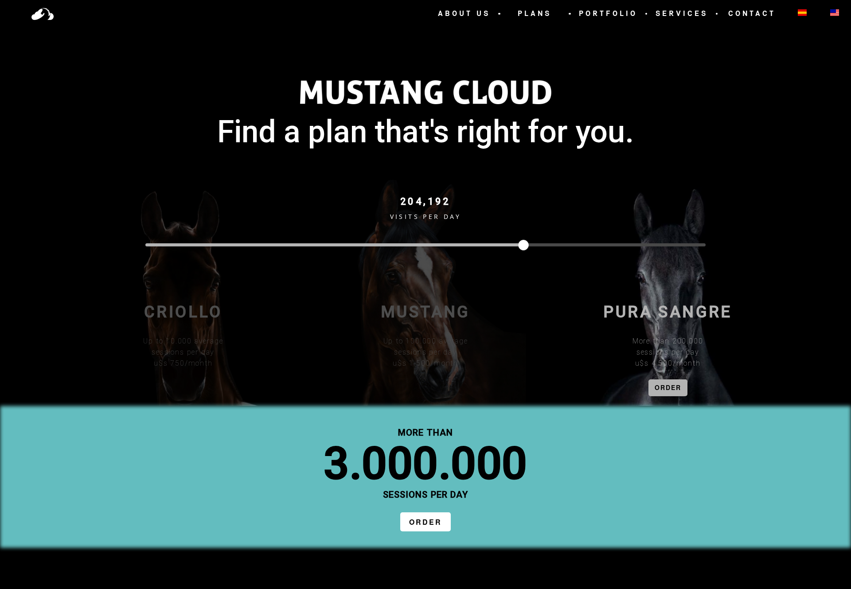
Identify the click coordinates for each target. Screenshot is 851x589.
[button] (42, 14)
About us (464, 13)
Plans (534, 13)
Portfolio (608, 13)
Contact (752, 13)
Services (682, 13)
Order (425, 522)
